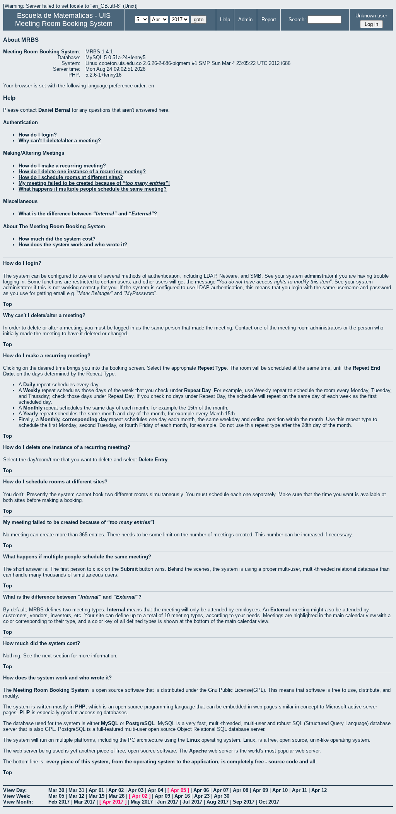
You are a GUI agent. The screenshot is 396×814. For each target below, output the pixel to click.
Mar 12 (76, 796)
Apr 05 (178, 790)
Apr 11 (299, 790)
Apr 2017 (112, 802)
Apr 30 (221, 796)
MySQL (109, 723)
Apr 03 (135, 790)
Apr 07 (221, 790)
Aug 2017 (218, 802)
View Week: (17, 796)
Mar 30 (56, 790)
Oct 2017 (269, 802)
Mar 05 (56, 796)
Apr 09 (260, 790)
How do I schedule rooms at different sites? (71, 177)
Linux (193, 740)
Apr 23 (202, 796)
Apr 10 (280, 790)
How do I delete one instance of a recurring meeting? (82, 171)
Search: (297, 19)
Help (225, 19)
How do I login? (38, 135)
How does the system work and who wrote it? (73, 244)
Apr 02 (116, 790)
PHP (80, 707)
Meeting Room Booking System (64, 23)
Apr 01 (96, 790)
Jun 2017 (167, 802)
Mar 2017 (84, 802)
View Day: (15, 790)
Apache (198, 751)
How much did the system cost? (57, 239)
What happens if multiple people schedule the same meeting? (93, 189)
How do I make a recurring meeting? (62, 166)
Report (268, 19)
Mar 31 (76, 790)
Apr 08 (240, 790)
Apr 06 (201, 790)
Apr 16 (182, 796)
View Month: (18, 802)
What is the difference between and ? (88, 214)
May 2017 (142, 802)
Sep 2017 (243, 802)
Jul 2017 (192, 802)
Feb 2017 (59, 802)
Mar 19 (96, 796)
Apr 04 (155, 790)
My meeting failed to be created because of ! (94, 183)
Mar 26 (117, 796)
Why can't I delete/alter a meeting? (60, 140)
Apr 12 (319, 790)
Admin (245, 19)
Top (7, 304)
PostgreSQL (140, 723)
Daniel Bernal (54, 110)
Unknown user (371, 16)
